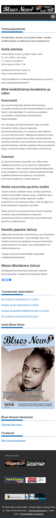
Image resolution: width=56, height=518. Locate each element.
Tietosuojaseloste (37, 510)
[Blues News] (28, 11)
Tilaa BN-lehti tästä (11, 424)
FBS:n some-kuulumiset (13, 440)
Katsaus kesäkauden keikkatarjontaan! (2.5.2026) (25, 310)
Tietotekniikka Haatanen (32, 513)
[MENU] (53, 17)
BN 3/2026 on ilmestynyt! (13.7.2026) (19, 299)
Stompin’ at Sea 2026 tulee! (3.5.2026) (20, 304)
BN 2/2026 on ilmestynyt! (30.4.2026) (19, 316)
